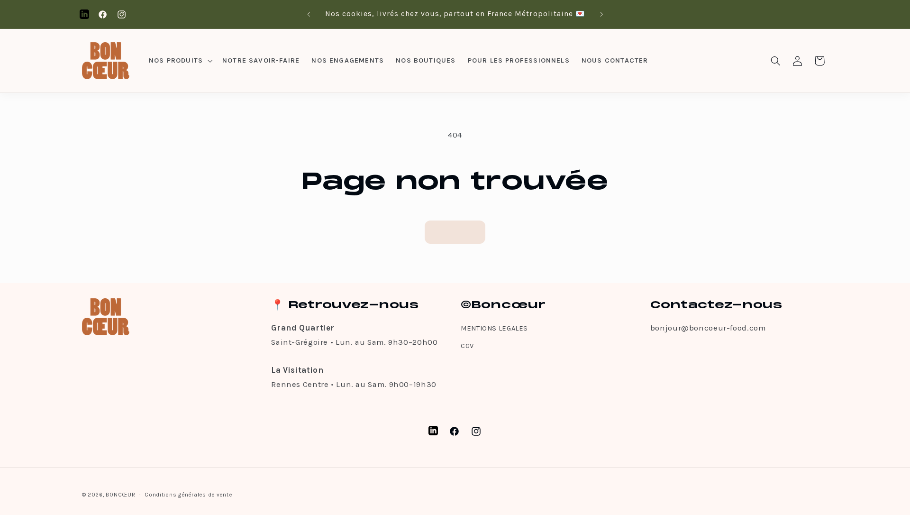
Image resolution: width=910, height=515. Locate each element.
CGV (467, 346)
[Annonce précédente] (308, 14)
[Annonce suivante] (601, 14)
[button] (179, 60)
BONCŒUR (120, 494)
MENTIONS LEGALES (494, 328)
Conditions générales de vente (188, 494)
